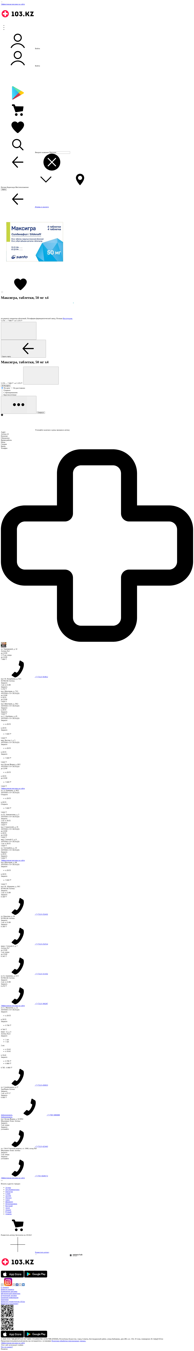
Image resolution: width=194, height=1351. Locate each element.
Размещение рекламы (9, 1291)
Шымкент (9, 1202)
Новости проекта (7, 1289)
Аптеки (8, 27)
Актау (7, 1208)
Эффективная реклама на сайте (13, 4)
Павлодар (9, 1192)
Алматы (8, 1214)
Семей (7, 1194)
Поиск (7, 25)
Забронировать (7, 1115)
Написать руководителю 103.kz (13, 1302)
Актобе (8, 1196)
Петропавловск (11, 1204)
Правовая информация (9, 1297)
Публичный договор (9, 1295)
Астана (8, 1188)
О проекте (5, 1287)
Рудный (8, 1212)
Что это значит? (7, 1347)
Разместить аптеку (42, 1252)
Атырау (8, 1210)
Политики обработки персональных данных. (69, 1341)
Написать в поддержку (9, 1304)
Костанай (9, 1206)
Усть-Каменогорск (12, 1190)
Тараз (7, 1200)
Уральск (8, 1198)
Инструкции (10, 29)
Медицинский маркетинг (10, 1293)
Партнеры (5, 1300)
